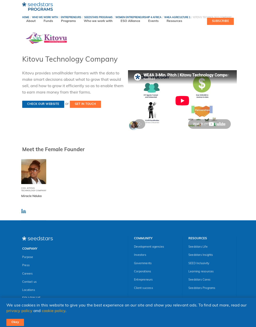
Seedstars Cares (199, 279)
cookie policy (54, 311)
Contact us (29, 282)
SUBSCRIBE (220, 21)
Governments (143, 263)
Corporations (142, 271)
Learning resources (201, 271)
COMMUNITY (143, 238)
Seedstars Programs (201, 288)
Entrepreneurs (143, 279)
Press (26, 265)
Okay (15, 322)
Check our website (43, 104)
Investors (140, 255)
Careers (27, 273)
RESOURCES (197, 238)
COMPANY (29, 248)
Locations (28, 290)
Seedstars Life (198, 246)
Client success (143, 288)
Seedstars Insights (200, 255)
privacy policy (19, 311)
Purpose (27, 257)
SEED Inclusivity (198, 263)
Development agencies (149, 246)
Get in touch (85, 104)
